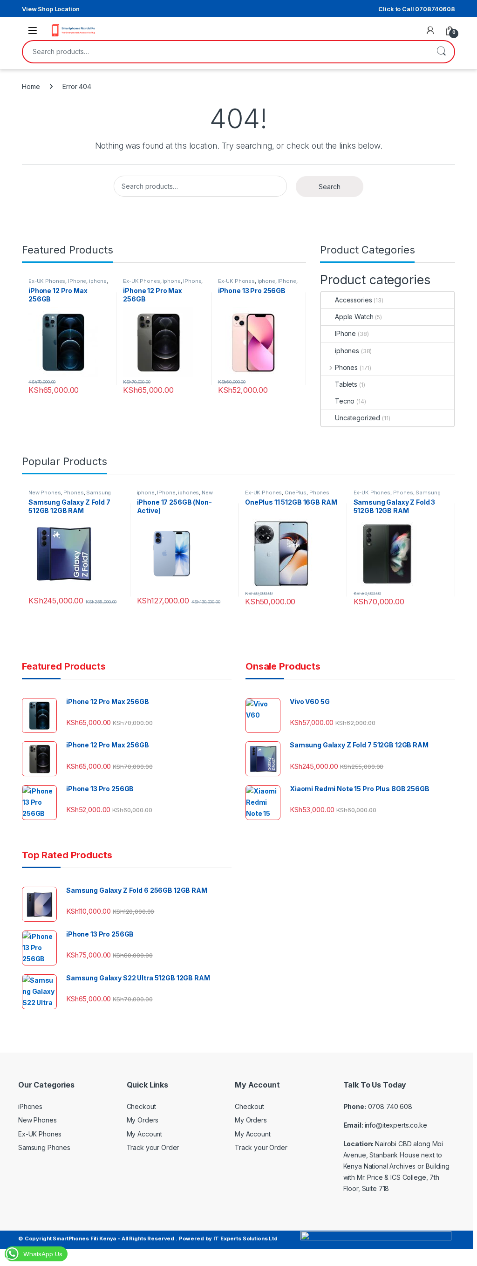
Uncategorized (357, 418)
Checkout (141, 1106)
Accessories (353, 300)
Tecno (344, 401)
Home (31, 86)
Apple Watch (354, 317)
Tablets (346, 384)
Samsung (98, 492)
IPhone (77, 281)
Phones (346, 367)
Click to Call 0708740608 (416, 9)
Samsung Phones (44, 1147)
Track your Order (153, 1147)
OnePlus (296, 492)
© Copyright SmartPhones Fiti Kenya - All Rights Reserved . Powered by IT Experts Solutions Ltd (148, 1238)
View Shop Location (50, 9)
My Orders (143, 1120)
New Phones (44, 492)
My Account (145, 1134)
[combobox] (225, 51)
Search (441, 51)
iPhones (30, 1106)
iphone (98, 281)
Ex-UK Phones (46, 281)
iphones (347, 351)
